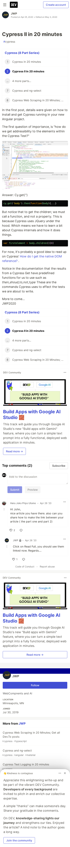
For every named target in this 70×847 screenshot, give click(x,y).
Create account (56, 4)
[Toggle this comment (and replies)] (4, 509)
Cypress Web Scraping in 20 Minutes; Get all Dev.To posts (31, 737)
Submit (14, 489)
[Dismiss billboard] (65, 773)
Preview (33, 489)
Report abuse (47, 566)
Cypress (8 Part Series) (22, 53)
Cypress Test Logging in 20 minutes (25, 766)
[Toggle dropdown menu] (65, 372)
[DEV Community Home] (14, 4)
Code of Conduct (24, 566)
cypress (9, 41)
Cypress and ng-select (18, 752)
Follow (35, 685)
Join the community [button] (19, 840)
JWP (14, 13)
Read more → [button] (14, 451)
